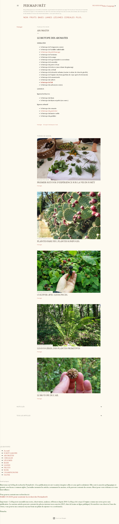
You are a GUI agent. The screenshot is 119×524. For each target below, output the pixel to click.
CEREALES (69, 17)
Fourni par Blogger (61, 518)
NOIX (25, 17)
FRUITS (32, 17)
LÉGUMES (58, 17)
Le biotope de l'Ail (47, 395)
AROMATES (9, 455)
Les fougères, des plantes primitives (58, 348)
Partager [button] (19, 27)
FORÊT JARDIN (10, 453)
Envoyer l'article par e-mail (50, 124)
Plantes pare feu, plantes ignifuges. (58, 241)
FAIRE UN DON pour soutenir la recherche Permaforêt (24, 497)
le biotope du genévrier (49, 111)
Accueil (6, 450)
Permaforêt (34, 5)
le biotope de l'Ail (47, 82)
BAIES (41, 17)
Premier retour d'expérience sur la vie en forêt (66, 182)
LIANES (48, 17)
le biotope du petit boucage (50, 52)
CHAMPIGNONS (11, 472)
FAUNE (7, 475)
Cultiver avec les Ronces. (52, 294)
